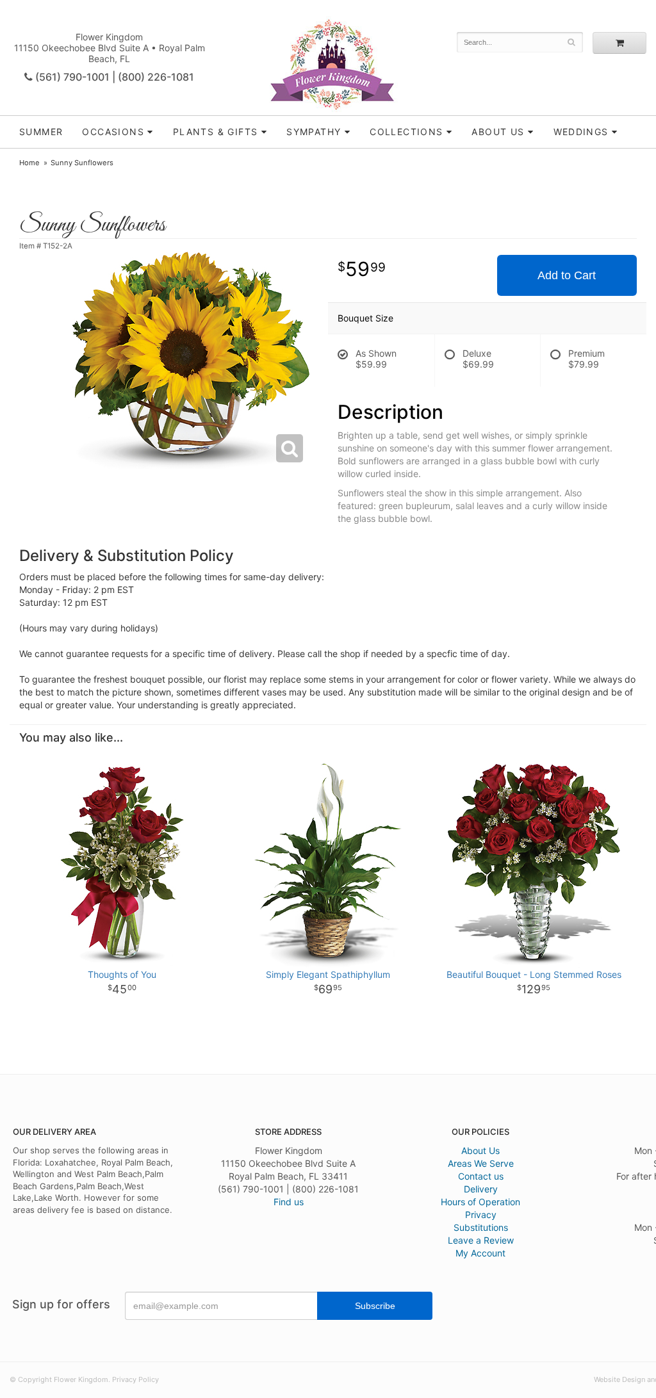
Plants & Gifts (215, 131)
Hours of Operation (480, 1201)
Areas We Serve (481, 1163)
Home (29, 162)
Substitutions (481, 1227)
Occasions (113, 131)
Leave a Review (481, 1240)
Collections (406, 131)
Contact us (481, 1176)
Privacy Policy (135, 1379)
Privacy (480, 1214)
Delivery (481, 1188)
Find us (289, 1201)
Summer (41, 131)
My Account (480, 1253)
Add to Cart (566, 275)
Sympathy (313, 131)
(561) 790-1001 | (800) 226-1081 (113, 76)
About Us (480, 1150)
